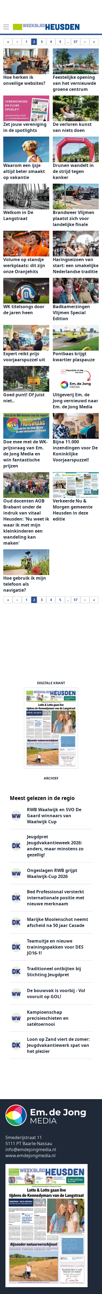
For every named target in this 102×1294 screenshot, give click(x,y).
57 (76, 41)
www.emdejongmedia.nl (30, 1156)
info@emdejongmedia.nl (30, 1149)
